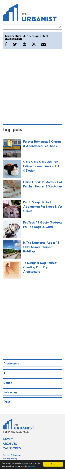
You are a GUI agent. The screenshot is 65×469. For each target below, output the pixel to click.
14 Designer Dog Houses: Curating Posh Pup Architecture (40, 267)
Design (34, 35)
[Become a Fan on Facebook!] (6, 44)
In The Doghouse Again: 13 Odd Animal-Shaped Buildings (41, 247)
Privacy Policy (10, 458)
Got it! (53, 464)
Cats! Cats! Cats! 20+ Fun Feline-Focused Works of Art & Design (42, 166)
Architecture (13, 35)
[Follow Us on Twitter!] (14, 44)
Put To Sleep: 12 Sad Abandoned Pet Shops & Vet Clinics (42, 206)
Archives (10, 443)
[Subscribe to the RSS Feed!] (34, 44)
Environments (13, 38)
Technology (10, 392)
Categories (12, 448)
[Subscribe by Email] (43, 44)
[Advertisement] (32, 85)
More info (31, 466)
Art (25, 35)
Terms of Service (12, 454)
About (8, 439)
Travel (7, 401)
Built (45, 35)
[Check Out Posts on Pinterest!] (24, 44)
